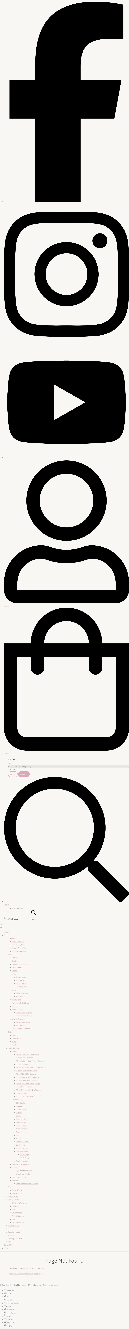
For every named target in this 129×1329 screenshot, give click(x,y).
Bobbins (19, 1106)
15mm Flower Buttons (24, 1058)
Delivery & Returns (15, 1238)
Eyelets (18, 1116)
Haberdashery (13, 1048)
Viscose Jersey (21, 987)
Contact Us (8, 1245)
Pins (17, 1135)
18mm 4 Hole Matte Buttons (26, 1071)
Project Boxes (13, 1196)
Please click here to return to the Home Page (25, 1274)
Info (5, 1229)
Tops (14, 1219)
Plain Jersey (20, 980)
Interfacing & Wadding (20, 1164)
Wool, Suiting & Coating (21, 1029)
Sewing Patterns (14, 1200)
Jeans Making (21, 1125)
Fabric (10, 954)
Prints (14, 1045)
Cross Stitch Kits (18, 941)
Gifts (10, 1032)
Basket (13, 774)
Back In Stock (17, 1190)
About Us (11, 1235)
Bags (14, 1035)
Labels (14, 1167)
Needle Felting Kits (19, 948)
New (9, 1187)
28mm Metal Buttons (24, 1087)
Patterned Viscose (23, 1022)
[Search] (33, 912)
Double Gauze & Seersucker (22, 964)
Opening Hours (14, 1232)
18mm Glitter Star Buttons (26, 1074)
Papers (18, 1132)
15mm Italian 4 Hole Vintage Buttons (30, 1061)
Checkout (24, 774)
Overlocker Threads (19, 1177)
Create (56, 1285)
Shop (6, 935)
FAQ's (10, 1242)
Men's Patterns (18, 1216)
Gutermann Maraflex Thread (27, 1184)
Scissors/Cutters (22, 1142)
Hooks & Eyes (21, 1122)
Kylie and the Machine (24, 1171)
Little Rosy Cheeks (23, 1174)
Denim (14, 961)
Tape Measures (22, 1161)
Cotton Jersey (21, 977)
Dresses (15, 1206)
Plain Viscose (21, 1025)
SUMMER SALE (13, 1226)
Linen (14, 990)
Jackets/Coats (17, 1209)
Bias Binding (21, 1103)
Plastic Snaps (25, 1158)
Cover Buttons (21, 1093)
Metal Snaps (25, 1155)
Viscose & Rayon (18, 1019)
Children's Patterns (19, 1203)
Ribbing (15, 1006)
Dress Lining (17, 967)
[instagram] (66, 345)
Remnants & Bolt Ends (20, 1003)
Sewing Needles (22, 1148)
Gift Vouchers (17, 1038)
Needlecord (16, 1000)
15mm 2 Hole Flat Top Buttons (27, 1054)
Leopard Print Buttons (24, 1096)
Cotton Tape (21, 1109)
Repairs (19, 1138)
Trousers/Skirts (18, 1222)
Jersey (14, 974)
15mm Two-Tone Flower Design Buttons (31, 1067)
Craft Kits (11, 938)
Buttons (15, 1051)
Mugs (14, 1042)
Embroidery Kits (18, 945)
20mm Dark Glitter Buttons (26, 1080)
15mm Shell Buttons (23, 1064)
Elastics (19, 1113)
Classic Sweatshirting (24, 1013)
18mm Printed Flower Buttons (27, 1077)
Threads (15, 1180)
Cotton (14, 958)
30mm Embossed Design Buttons (28, 1090)
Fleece (14, 971)
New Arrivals (17, 1193)
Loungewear (17, 1213)
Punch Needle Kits (19, 951)
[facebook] (66, 201)
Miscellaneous (21, 1129)
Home (6, 932)
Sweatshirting (17, 1009)
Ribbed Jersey (21, 983)
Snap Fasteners (22, 1151)
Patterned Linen (22, 993)
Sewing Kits (20, 1145)
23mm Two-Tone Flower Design (28, 1084)
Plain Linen (20, 996)
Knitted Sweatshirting (24, 1016)
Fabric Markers (22, 1119)
